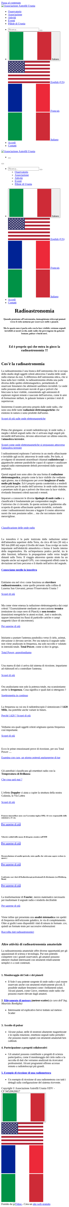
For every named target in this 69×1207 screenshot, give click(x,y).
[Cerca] (41, 30)
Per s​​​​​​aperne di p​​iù (11, 824)
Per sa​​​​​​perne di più (11, 864)
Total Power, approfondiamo (16, 652)
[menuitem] (14, 11)
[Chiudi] (2, 163)
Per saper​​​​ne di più (11, 885)
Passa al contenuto (11, 2)
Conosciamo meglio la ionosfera (19, 569)
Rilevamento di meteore (17, 1000)
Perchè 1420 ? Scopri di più (16, 715)
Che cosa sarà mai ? (11, 779)
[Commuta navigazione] (9, 157)
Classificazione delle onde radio (18, 527)
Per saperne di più (10, 626)
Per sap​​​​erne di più (11, 843)
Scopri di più (8, 594)
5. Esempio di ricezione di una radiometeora (26, 1072)
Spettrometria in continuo (14, 695)
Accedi (12, 142)
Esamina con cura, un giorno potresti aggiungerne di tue (30, 757)
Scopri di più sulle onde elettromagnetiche (23, 418)
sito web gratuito (41, 1204)
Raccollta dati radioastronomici (17, 932)
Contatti (12, 145)
